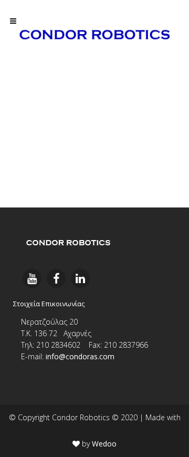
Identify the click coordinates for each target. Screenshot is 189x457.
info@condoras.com (80, 356)
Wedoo (104, 444)
